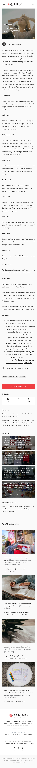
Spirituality (8, 24)
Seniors (20, 744)
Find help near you (18, 728)
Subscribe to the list (19, 420)
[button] (4, 4)
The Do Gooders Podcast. (15, 357)
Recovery (8, 741)
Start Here (23, 734)
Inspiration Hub (13, 376)
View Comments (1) (18, 387)
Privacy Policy (16, 760)
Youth (13, 744)
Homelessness (27, 741)
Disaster (16, 741)
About (7, 734)
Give (30, 734)
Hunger (7, 744)
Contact (14, 734)
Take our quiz (30, 506)
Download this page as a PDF (17, 368)
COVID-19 (5, 376)
